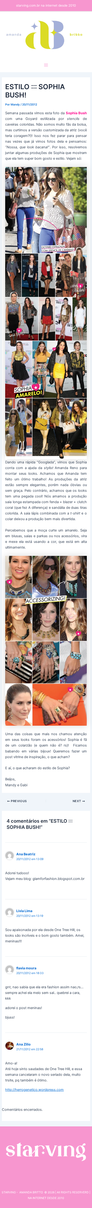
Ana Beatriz (25, 854)
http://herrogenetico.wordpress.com (34, 1090)
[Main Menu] (46, 65)
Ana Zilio (23, 1044)
